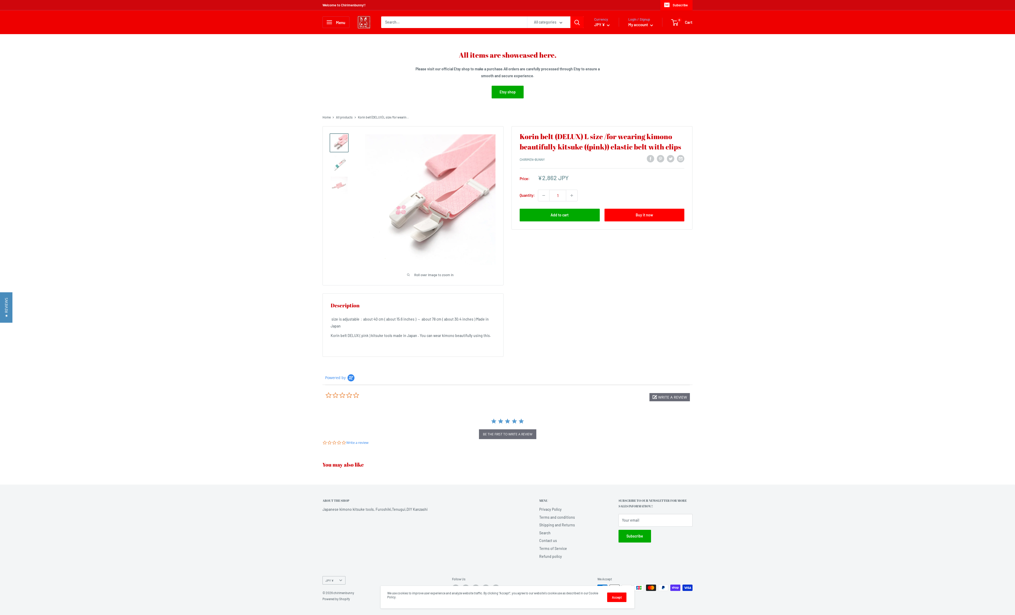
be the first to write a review (507, 434)
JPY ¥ (329, 580)
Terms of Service (553, 548)
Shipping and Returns (557, 525)
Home (326, 117)
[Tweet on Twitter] (670, 158)
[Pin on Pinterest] (660, 158)
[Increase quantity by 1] (571, 195)
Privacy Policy (550, 509)
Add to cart (560, 215)
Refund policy (550, 556)
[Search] (577, 22)
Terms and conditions (557, 517)
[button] (669, 397)
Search (545, 533)
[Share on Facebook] (650, 158)
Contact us (548, 540)
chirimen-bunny (532, 159)
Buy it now (644, 215)
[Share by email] (680, 158)
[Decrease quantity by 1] (543, 195)
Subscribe (680, 5)
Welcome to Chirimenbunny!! (344, 5)
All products (344, 117)
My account (638, 24)
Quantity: (527, 195)
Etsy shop (508, 92)
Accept (617, 597)
